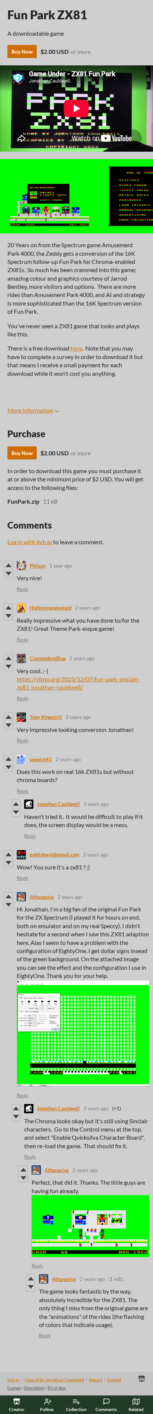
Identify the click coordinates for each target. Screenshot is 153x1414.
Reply (23, 589)
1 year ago (60, 566)
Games (14, 1388)
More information (30, 410)
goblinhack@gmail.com (54, 855)
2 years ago (87, 608)
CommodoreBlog (48, 658)
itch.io (13, 1379)
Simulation (34, 1388)
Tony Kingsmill (46, 717)
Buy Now (22, 51)
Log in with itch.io (29, 541)
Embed (114, 1379)
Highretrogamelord (50, 608)
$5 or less (57, 1388)
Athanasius (42, 897)
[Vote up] (8, 565)
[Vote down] (8, 573)
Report (95, 1379)
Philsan (38, 566)
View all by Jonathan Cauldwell (54, 1379)
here (76, 348)
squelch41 (41, 759)
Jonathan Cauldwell (58, 804)
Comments (106, 1409)
